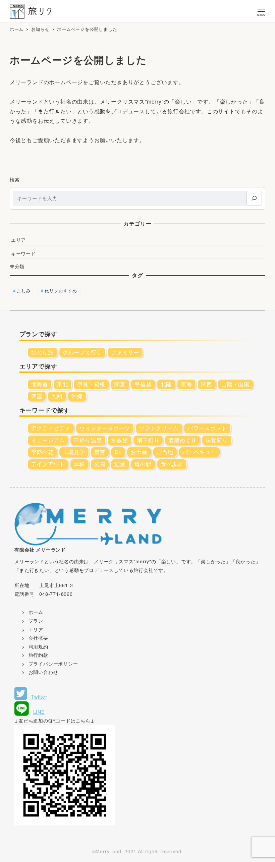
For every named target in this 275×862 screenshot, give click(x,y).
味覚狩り (217, 440)
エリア (18, 239)
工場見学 (74, 452)
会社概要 (38, 637)
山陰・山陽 (235, 384)
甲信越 (142, 384)
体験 (79, 464)
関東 (120, 384)
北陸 (166, 384)
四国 (37, 396)
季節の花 (42, 452)
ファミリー (125, 352)
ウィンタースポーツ (104, 428)
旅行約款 (38, 654)
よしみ (24, 290)
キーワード (23, 253)
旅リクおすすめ (61, 290)
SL (118, 452)
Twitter (39, 696)
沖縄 (77, 396)
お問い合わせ (43, 672)
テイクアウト (48, 464)
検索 (15, 179)
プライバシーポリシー (53, 663)
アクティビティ (51, 428)
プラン (36, 620)
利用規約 (38, 646)
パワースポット (207, 428)
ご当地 (165, 452)
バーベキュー (199, 452)
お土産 (138, 452)
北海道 (39, 384)
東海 (186, 384)
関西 (207, 384)
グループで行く (82, 352)
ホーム (36, 612)
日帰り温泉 (88, 440)
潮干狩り (148, 440)
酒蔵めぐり (182, 440)
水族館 (119, 440)
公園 (100, 464)
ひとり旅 (42, 352)
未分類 (17, 266)
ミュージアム (48, 440)
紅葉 (120, 464)
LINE (39, 711)
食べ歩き (172, 464)
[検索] (254, 198)
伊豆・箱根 (91, 384)
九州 (57, 396)
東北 (62, 384)
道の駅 (142, 464)
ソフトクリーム (159, 428)
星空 (100, 452)
